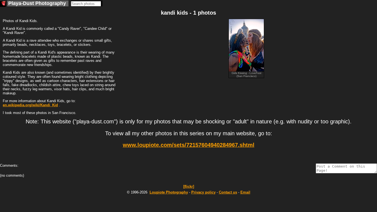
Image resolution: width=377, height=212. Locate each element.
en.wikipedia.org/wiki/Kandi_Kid (30, 105)
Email (245, 192)
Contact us (228, 192)
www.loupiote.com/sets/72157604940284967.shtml (188, 145)
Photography (169, 192)
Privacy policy (203, 192)
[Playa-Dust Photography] (3, 4)
